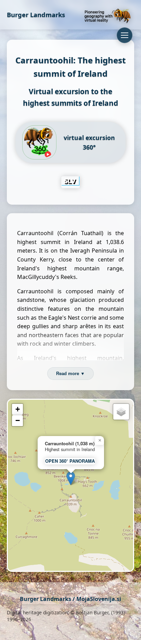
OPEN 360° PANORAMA (70, 461)
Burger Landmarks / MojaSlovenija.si (70, 599)
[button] (70, 478)
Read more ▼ (70, 373)
